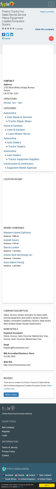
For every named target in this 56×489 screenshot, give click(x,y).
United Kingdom (27, 479)
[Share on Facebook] (3, 34)
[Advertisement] (23, 62)
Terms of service (9, 447)
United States (45, 479)
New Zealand (45, 475)
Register (6, 431)
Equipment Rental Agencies (22, 167)
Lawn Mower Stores (19, 133)
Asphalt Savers (11, 240)
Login (4, 435)
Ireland (31, 475)
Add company (8, 427)
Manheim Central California (17, 232)
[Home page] (7, 4)
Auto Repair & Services (19, 117)
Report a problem (47, 12)
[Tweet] (7, 34)
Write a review (11, 395)
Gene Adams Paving (14, 262)
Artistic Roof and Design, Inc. (18, 255)
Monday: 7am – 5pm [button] (13, 103)
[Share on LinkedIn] (11, 34)
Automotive (10, 113)
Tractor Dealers (16, 146)
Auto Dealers (14, 142)
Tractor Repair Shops (20, 121)
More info (20, 487)
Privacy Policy (8, 451)
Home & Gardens (13, 125)
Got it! (47, 485)
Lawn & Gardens (16, 129)
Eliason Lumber (11, 247)
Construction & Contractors (18, 163)
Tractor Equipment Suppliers (23, 159)
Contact (5, 455)
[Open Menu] (51, 4)
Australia (9, 475)
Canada (20, 475)
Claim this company (44, 29)
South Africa (10, 479)
